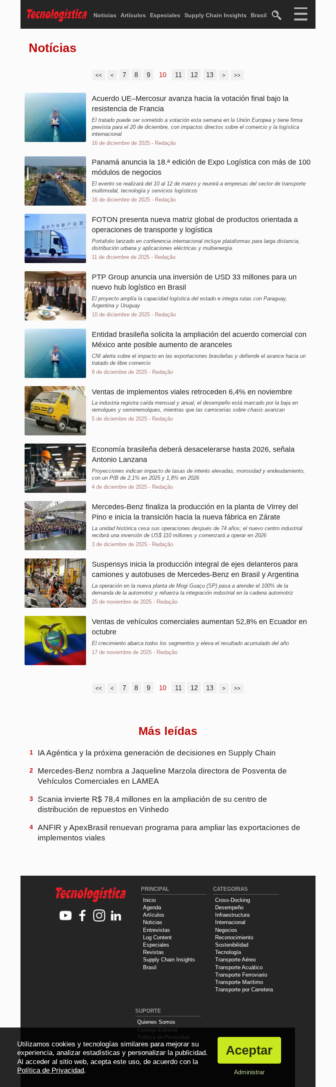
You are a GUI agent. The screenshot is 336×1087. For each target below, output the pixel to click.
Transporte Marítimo (239, 982)
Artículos (133, 15)
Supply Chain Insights (215, 15)
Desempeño (229, 907)
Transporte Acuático (239, 967)
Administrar (249, 1072)
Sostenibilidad (231, 945)
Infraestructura (232, 915)
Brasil (259, 15)
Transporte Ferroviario (241, 975)
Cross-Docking (232, 900)
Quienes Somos (156, 1022)
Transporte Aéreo (235, 960)
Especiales (165, 15)
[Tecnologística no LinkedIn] (116, 916)
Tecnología (228, 952)
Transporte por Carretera (244, 989)
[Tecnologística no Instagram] (99, 916)
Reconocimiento (234, 937)
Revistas (153, 952)
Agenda (152, 907)
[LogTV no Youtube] (66, 916)
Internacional (230, 922)
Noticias (104, 15)
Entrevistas (156, 930)
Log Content (157, 937)
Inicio (149, 900)
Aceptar (249, 1050)
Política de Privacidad (50, 1070)
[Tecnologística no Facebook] (82, 916)
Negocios (226, 930)
